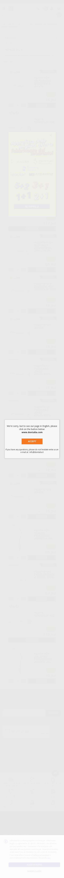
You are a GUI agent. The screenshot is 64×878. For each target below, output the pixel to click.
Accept (32, 441)
